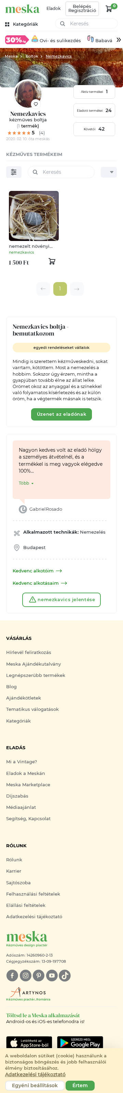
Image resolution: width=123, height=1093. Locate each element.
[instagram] (25, 976)
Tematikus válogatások (32, 709)
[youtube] (52, 976)
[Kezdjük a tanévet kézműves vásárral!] (17, 39)
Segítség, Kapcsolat (28, 818)
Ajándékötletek (23, 698)
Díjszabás (17, 796)
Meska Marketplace (28, 784)
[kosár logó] (109, 8)
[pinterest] (38, 976)
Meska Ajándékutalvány (33, 664)
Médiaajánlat (21, 807)
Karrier (13, 871)
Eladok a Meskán (25, 773)
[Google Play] (29, 1043)
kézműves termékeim (34, 154)
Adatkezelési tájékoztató (34, 916)
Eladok (53, 8)
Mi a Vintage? (21, 761)
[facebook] (12, 976)
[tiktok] (65, 976)
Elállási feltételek (25, 905)
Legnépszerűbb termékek (35, 675)
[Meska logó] (22, 9)
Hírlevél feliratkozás (28, 652)
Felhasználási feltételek (33, 894)
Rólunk (14, 859)
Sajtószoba (18, 882)
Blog (11, 686)
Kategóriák (18, 721)
